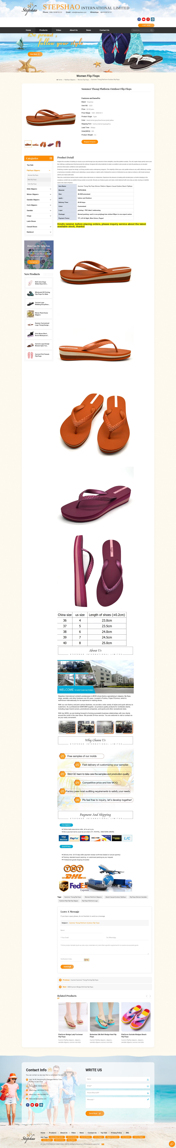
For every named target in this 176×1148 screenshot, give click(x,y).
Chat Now (146, 25)
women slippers (85, 1137)
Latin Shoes (31, 221)
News (88, 30)
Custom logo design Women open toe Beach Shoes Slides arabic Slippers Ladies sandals (42, 345)
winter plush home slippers (41, 314)
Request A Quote (89, 142)
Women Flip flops (83, 80)
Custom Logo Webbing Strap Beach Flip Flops (42, 304)
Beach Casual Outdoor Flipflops (116, 897)
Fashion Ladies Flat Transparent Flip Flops (102, 1036)
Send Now (93, 1113)
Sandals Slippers (33, 200)
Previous (146, 996)
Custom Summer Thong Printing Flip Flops (84, 980)
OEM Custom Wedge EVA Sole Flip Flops (80, 987)
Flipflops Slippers (69, 80)
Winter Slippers (32, 194)
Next (150, 996)
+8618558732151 (106, 12)
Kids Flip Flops (32, 184)
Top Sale (30, 165)
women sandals (72, 1137)
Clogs (29, 216)
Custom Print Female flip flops (42, 355)
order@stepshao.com (79, 12)
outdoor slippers (138, 1137)
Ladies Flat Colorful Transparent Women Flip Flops (70, 1036)
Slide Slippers (32, 189)
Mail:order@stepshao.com (37, 1099)
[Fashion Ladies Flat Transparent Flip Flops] (104, 1016)
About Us (74, 30)
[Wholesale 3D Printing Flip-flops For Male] (30, 293)
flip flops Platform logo (90, 901)
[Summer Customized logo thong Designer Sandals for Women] (30, 324)
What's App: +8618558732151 (39, 1090)
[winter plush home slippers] (30, 314)
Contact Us (104, 30)
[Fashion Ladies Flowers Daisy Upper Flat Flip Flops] (136, 1016)
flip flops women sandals (138, 897)
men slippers (71, 1140)
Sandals (30, 210)
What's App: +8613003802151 (39, 1094)
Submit (66, 967)
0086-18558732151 (55, 12)
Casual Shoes (32, 227)
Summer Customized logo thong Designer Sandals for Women (42, 324)
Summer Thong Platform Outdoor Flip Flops (84, 923)
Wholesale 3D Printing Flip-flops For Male (42, 293)
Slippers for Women (112, 1137)
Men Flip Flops (32, 179)
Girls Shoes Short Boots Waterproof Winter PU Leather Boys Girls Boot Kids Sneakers (42, 335)
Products (43, 30)
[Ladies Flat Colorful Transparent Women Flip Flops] (73, 1016)
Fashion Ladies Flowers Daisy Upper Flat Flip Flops (132, 1036)
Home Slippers (98, 1137)
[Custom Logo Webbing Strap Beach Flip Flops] (30, 303)
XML (127, 1133)
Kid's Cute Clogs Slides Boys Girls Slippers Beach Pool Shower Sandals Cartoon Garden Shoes (42, 283)
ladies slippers (47, 1140)
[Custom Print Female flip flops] (30, 355)
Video (58, 30)
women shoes (60, 1140)
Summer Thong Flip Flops (72, 897)
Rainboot (30, 232)
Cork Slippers (32, 205)
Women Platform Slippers (93, 897)
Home (28, 30)
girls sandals (126, 1137)
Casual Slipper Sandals (56, 1137)
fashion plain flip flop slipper (68, 901)
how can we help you (38, 246)
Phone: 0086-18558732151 (38, 1086)
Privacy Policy (116, 1133)
